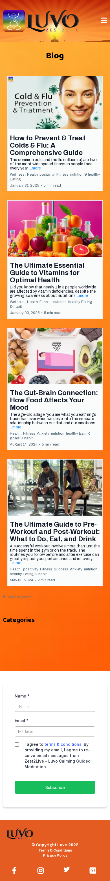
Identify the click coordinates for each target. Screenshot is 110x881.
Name (22, 696)
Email (21, 720)
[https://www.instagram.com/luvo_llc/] (42, 869)
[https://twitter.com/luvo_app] (68, 868)
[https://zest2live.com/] (41, 20)
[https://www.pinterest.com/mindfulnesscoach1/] (94, 869)
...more (35, 168)
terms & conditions (63, 744)
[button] (104, 20)
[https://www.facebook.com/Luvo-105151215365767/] (15, 869)
